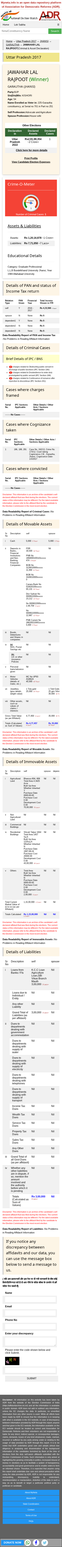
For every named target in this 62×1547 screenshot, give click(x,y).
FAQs (31, 1521)
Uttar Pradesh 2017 (26, 41)
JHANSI (44, 41)
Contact (31, 1510)
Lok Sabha (19, 24)
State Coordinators (31, 1504)
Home (6, 24)
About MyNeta (31, 1492)
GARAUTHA (12, 44)
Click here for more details (31, 150)
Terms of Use (31, 1515)
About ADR (31, 1498)
